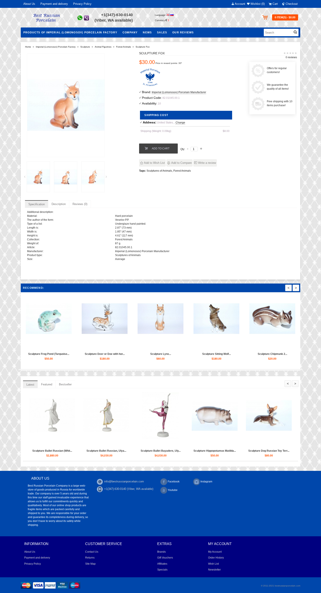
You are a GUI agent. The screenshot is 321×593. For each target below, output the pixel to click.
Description (59, 204)
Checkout (292, 3)
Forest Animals (123, 47)
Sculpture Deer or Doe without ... (172, 353)
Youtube (173, 490)
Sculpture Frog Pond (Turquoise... (227, 353)
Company (130, 32)
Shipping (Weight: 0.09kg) (155, 131)
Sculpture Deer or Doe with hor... (284, 353)
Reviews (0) (79, 204)
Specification (36, 204)
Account (240, 3)
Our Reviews (183, 32)
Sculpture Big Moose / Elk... (60, 353)
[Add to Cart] (50, 346)
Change (180, 122)
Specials (162, 569)
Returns (90, 557)
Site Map (90, 563)
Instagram (206, 481)
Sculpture (85, 47)
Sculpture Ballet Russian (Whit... (226, 450)
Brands (161, 551)
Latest (30, 384)
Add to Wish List (154, 162)
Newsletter (214, 569)
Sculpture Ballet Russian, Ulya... (280, 450)
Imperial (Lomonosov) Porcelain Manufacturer (179, 92)
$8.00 (226, 131)
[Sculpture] (38, 176)
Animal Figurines (103, 47)
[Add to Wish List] (60, 346)
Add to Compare (181, 162)
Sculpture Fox (143, 47)
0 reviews (291, 57)
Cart (275, 3)
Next (108, 178)
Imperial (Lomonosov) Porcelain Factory (56, 47)
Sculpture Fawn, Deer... (116, 353)
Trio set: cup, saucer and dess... (63, 450)
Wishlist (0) (257, 3)
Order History (216, 557)
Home (28, 47)
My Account (215, 551)
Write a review (207, 162)
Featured (46, 384)
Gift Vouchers (165, 557)
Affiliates (162, 563)
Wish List (213, 563)
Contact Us (91, 551)
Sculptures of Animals (159, 170)
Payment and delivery (54, 3)
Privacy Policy (82, 3)
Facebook (173, 481)
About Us (29, 3)
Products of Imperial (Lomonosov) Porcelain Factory (70, 32)
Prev (26, 178)
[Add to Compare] (70, 346)
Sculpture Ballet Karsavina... (171, 450)
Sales (162, 32)
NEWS (147, 32)
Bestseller (65, 384)
